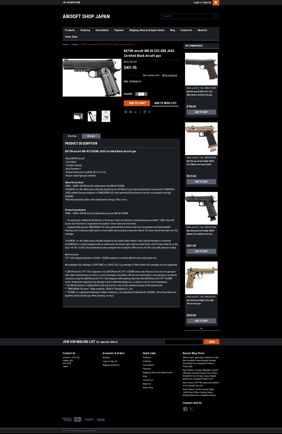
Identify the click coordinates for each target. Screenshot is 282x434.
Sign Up (207, 2)
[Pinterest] (149, 112)
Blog (172, 30)
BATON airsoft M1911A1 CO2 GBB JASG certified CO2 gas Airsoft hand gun (199, 94)
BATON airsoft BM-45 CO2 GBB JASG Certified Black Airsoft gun (108, 44)
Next (118, 78)
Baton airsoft (192, 88)
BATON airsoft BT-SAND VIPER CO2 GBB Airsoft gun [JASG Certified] (200, 164)
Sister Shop (71, 36)
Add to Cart (201, 112)
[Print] (135, 112)
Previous (66, 78)
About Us (202, 30)
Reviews (91, 136)
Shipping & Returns (111, 365)
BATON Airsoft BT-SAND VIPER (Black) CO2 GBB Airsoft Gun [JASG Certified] (200, 234)
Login (197, 2)
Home (65, 44)
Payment (119, 30)
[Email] (130, 112)
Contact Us (186, 30)
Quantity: (128, 93)
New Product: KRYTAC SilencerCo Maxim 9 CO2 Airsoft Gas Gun (201, 384)
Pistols (75, 44)
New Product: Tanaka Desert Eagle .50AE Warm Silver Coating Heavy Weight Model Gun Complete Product (199, 392)
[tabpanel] (201, 83)
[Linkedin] (144, 112)
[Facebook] (126, 112)
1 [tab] (201, 328)
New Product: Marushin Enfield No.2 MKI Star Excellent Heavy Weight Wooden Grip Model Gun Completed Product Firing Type (201, 362)
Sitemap (92, 431)
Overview (72, 136)
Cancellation (102, 30)
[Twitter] (140, 112)
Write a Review (169, 75)
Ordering (85, 30)
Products (70, 30)
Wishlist (106, 357)
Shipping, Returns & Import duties (146, 30)
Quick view (201, 83)
